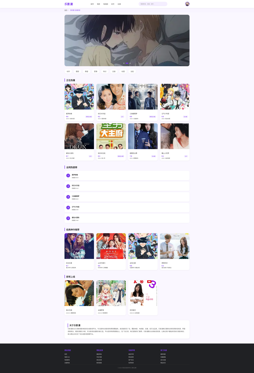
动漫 (119, 4)
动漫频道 (67, 363)
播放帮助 (99, 354)
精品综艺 (163, 363)
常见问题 (99, 357)
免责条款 (131, 363)
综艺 (112, 4)
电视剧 (105, 4)
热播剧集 (163, 357)
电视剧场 (67, 360)
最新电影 (163, 354)
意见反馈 (99, 360)
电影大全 (67, 357)
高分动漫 (163, 360)
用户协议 (131, 360)
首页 (92, 4)
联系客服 (99, 363)
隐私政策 (131, 357)
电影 (98, 4)
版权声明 (131, 354)
